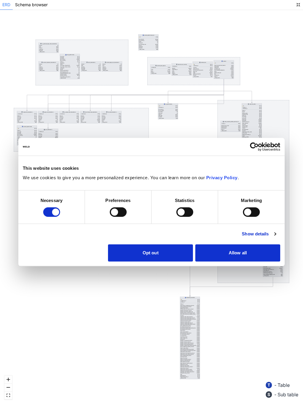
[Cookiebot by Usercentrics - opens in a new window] (254, 146)
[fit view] (8, 396)
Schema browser (31, 4)
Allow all (238, 252)
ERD (6, 4)
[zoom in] (8, 380)
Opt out (151, 252)
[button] (252, 126)
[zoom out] (8, 388)
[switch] (118, 212)
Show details (255, 233)
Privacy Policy (222, 177)
